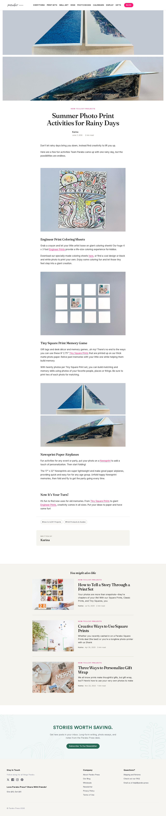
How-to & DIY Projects (83, 109)
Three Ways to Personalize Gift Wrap (105, 670)
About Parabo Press (91, 775)
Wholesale (87, 783)
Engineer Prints (57, 249)
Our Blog (86, 779)
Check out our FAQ (132, 779)
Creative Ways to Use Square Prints (103, 628)
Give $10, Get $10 (14, 792)
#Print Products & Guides (75, 522)
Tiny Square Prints (78, 353)
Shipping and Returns (132, 775)
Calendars (98, 5)
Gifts (118, 5)
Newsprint (105, 460)
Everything (39, 5)
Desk (73, 5)
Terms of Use (88, 795)
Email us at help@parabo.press (136, 783)
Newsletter (87, 787)
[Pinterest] (22, 779)
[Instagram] (17, 779)
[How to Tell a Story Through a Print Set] (53, 594)
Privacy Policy (88, 791)
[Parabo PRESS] (16, 5)
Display (109, 5)
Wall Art (63, 5)
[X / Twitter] (8, 779)
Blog (128, 5)
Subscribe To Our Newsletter (83, 746)
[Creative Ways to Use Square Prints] (53, 635)
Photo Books (84, 5)
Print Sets (52, 5)
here (91, 256)
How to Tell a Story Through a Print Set (104, 587)
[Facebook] (12, 779)
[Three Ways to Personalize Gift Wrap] (53, 677)
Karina (75, 132)
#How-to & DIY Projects (51, 522)
